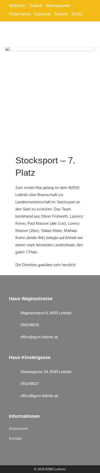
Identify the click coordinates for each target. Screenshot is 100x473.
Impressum (18, 428)
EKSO (77, 14)
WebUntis (17, 5)
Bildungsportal (58, 5)
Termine (61, 14)
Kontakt (15, 438)
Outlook (35, 5)
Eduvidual (42, 14)
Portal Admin (19, 14)
